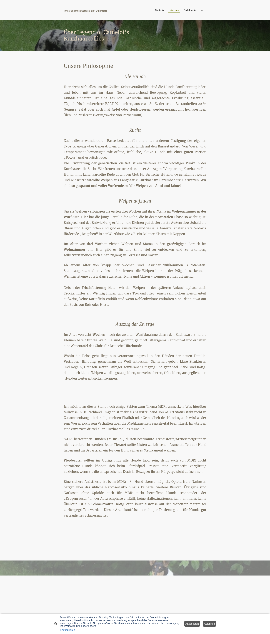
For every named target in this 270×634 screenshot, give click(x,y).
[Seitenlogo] (87, 16)
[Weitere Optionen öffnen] (202, 10)
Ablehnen (209, 623)
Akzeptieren (192, 623)
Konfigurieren (67, 630)
